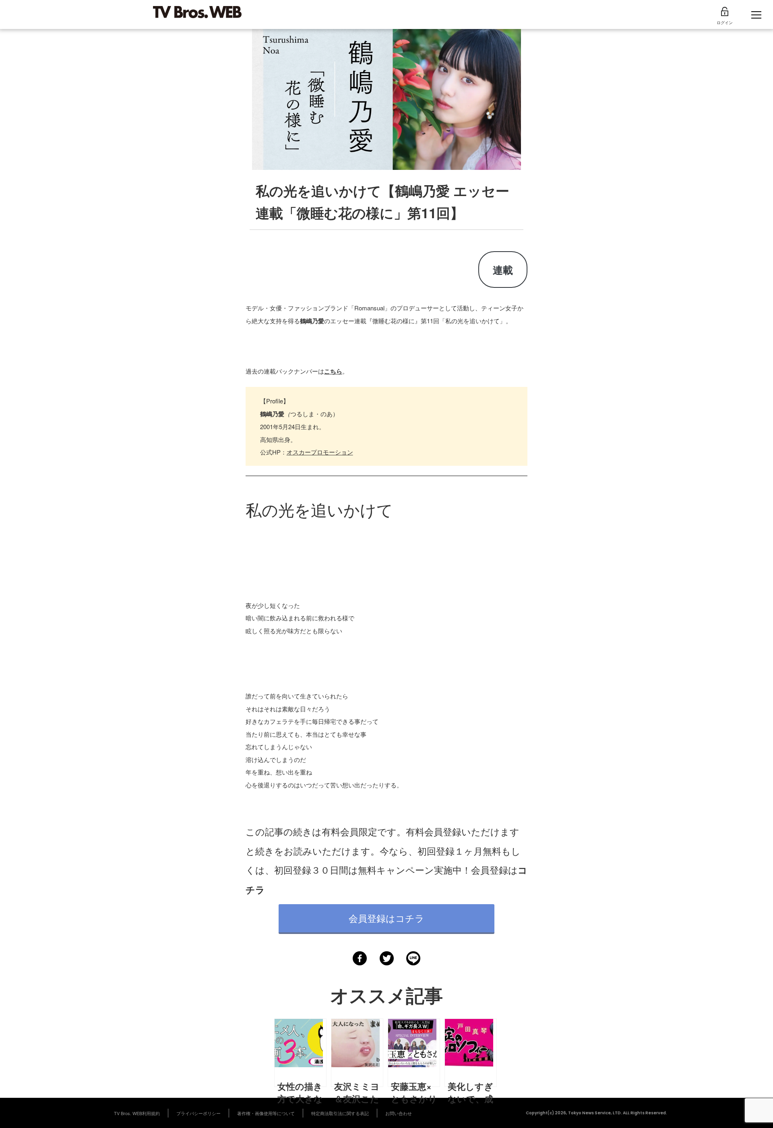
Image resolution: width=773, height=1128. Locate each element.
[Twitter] (387, 958)
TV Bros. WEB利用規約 (137, 1113)
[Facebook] (360, 958)
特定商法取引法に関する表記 (340, 1113)
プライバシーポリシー (198, 1113)
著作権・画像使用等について (266, 1113)
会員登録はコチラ (386, 917)
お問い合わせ (398, 1113)
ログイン (725, 22)
